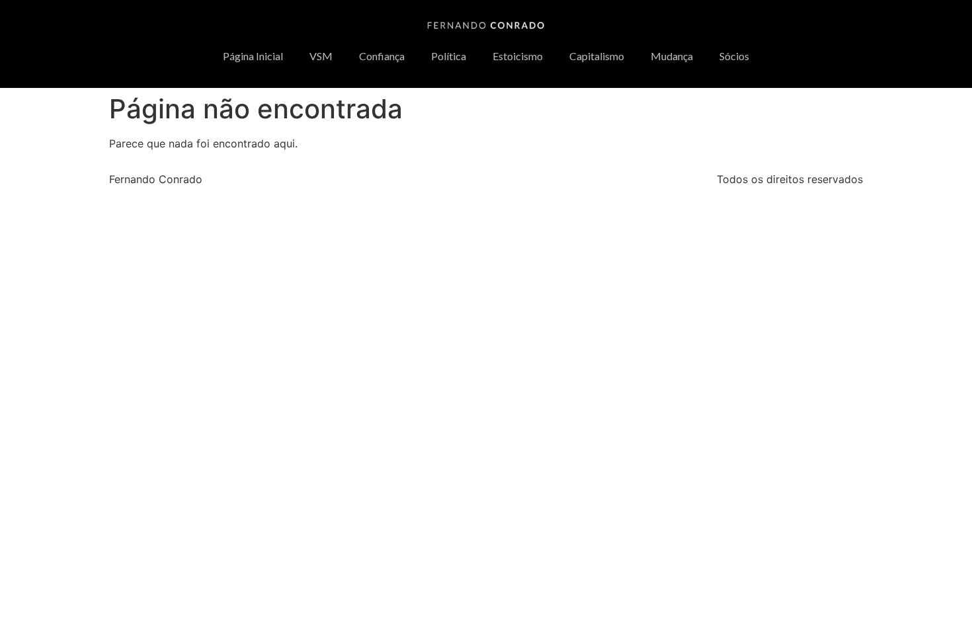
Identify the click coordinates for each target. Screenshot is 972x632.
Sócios (734, 56)
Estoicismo (518, 56)
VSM (321, 56)
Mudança (672, 56)
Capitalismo (596, 56)
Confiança (382, 56)
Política (448, 56)
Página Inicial (253, 56)
